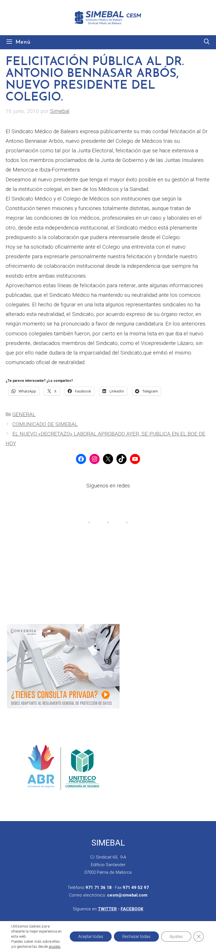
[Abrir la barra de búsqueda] (206, 42)
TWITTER (107, 908)
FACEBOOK (132, 908)
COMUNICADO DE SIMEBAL (45, 424)
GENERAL (23, 414)
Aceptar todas (90, 936)
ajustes (54, 946)
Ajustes (176, 936)
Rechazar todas (136, 936)
